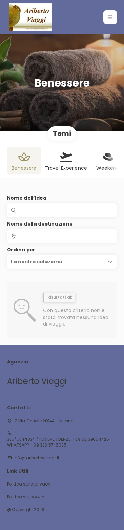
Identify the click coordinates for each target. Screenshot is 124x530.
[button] (110, 17)
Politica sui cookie (25, 497)
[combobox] (62, 236)
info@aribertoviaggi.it (36, 458)
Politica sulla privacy (28, 484)
